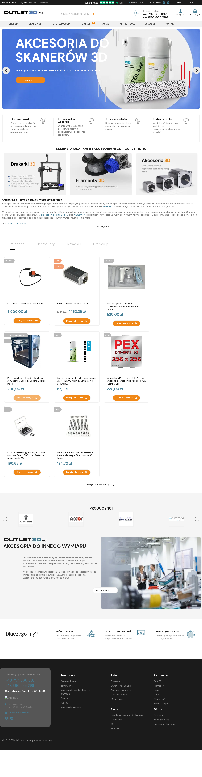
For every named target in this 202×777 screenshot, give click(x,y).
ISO (113, 724)
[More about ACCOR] (76, 519)
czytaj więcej (103, 590)
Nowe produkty (161, 719)
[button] (17, 69)
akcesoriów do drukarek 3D (55, 214)
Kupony (64, 702)
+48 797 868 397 (20, 680)
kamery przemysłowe (15, 223)
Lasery (157, 690)
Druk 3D (158, 681)
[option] (101, 69)
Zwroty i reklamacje (121, 685)
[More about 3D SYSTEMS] (25, 519)
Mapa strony (117, 699)
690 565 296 (158, 17)
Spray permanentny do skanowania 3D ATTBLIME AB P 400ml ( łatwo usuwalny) (76, 380)
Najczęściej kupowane (165, 724)
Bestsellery (46, 244)
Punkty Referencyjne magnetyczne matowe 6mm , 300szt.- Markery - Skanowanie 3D (26, 455)
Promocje (101, 244)
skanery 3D (108, 206)
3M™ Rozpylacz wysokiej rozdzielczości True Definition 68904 (123, 306)
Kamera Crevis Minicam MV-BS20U (25, 303)
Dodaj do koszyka (25, 320)
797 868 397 (157, 14)
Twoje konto (68, 675)
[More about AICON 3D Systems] (176, 519)
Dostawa (115, 681)
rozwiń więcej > (101, 226)
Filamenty (159, 685)
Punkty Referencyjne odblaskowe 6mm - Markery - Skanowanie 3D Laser (75, 455)
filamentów (79, 214)
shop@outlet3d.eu (138, 2)
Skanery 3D (159, 699)
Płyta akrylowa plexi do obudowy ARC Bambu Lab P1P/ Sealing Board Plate (26, 380)
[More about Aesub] (126, 519)
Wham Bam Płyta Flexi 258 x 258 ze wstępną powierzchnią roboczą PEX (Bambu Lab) (126, 380)
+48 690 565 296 (19, 685)
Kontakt (115, 728)
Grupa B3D (116, 719)
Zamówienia (67, 685)
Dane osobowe (68, 681)
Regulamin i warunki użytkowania (127, 715)
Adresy (64, 698)
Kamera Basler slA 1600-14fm (72, 303)
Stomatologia (161, 703)
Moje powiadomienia (71, 707)
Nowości (74, 244)
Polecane (17, 244)
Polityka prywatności (121, 690)
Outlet (157, 694)
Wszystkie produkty (101, 485)
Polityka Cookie (119, 694)
